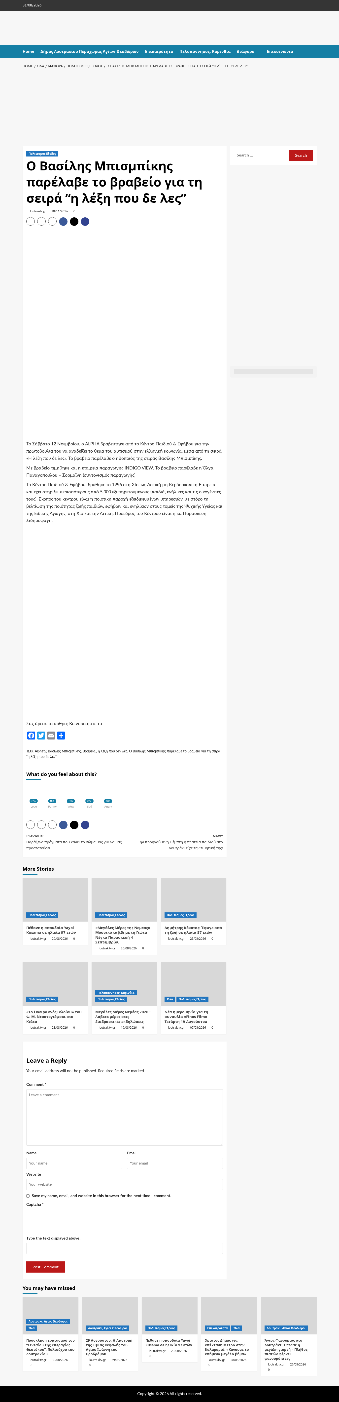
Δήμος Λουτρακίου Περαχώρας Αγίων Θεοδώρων (89, 51)
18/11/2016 (59, 211)
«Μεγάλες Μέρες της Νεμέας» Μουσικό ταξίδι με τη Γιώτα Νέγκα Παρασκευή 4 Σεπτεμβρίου (122, 935)
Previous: (74, 841)
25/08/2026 (198, 938)
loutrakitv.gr (38, 211)
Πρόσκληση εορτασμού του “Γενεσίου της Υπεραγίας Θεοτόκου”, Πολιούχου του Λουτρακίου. (50, 1347)
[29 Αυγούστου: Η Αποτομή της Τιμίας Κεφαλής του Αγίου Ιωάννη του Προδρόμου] (110, 1315)
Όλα (170, 999)
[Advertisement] (170, 106)
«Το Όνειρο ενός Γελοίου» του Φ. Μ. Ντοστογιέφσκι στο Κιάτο (54, 1016)
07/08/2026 (198, 1027)
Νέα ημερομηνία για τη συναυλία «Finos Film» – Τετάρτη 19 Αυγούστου (187, 1016)
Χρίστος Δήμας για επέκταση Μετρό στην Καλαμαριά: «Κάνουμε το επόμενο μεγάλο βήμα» (227, 1347)
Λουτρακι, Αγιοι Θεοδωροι (48, 1321)
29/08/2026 (60, 938)
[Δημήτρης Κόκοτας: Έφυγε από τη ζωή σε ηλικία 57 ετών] (193, 900)
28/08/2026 (238, 1360)
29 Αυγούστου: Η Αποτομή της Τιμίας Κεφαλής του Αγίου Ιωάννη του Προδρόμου (109, 1347)
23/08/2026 (60, 1027)
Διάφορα (245, 51)
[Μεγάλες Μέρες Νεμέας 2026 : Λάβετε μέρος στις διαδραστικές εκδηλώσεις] (124, 984)
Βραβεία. (89, 751)
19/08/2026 (129, 1027)
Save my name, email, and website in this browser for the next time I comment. (101, 1196)
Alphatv (40, 751)
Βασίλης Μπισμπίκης (64, 751)
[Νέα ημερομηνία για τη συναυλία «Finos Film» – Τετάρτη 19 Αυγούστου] (193, 984)
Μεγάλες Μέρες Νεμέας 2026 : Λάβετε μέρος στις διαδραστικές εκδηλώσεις (122, 1016)
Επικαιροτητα (217, 1328)
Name (31, 1153)
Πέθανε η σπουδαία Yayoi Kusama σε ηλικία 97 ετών (51, 930)
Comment (36, 1085)
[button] (313, 51)
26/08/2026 (129, 948)
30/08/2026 (60, 1360)
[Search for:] (261, 155)
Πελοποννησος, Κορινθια (116, 993)
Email (131, 1153)
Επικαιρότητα (159, 51)
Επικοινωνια (280, 51)
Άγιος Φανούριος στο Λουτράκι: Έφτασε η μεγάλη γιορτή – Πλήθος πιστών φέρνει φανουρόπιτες (286, 1349)
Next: (180, 841)
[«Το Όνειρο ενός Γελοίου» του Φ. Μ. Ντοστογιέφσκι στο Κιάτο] (55, 984)
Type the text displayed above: (53, 1238)
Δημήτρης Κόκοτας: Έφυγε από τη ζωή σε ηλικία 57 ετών (193, 930)
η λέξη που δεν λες (112, 751)
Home (28, 51)
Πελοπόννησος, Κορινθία (205, 51)
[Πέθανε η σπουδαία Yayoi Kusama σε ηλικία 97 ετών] (55, 900)
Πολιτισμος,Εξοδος (42, 154)
